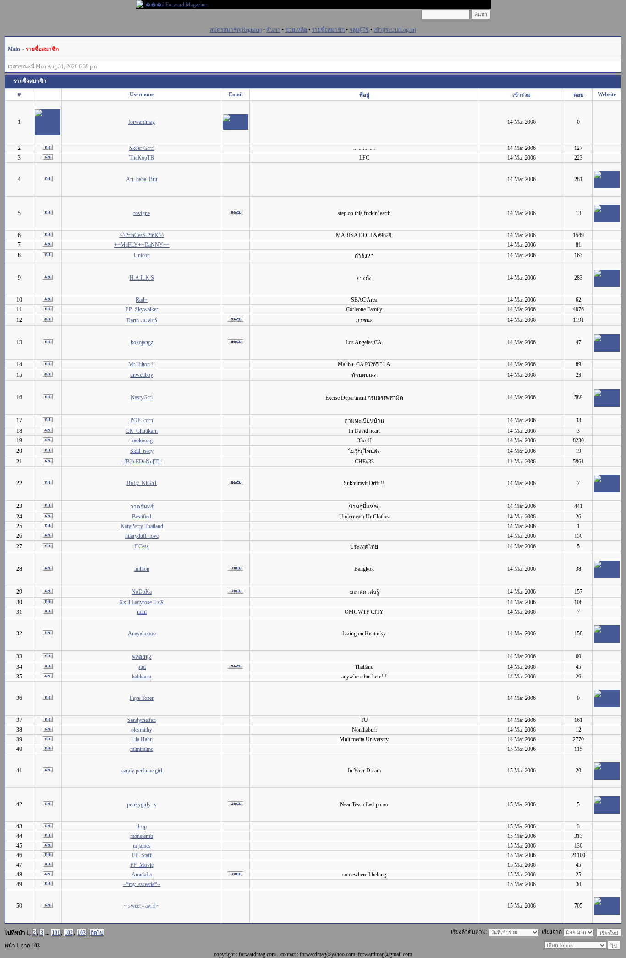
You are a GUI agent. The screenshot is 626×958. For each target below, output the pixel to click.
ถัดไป (97, 933)
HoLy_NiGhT (141, 483)
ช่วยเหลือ (296, 30)
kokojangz (142, 342)
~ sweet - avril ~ (141, 906)
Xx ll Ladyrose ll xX (141, 602)
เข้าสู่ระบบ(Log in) (394, 30)
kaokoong (142, 440)
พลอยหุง (142, 657)
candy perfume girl (141, 770)
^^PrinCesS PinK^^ (142, 235)
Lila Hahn (142, 739)
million (141, 569)
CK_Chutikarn (142, 431)
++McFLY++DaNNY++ (142, 245)
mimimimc (141, 749)
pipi (141, 667)
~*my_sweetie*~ (141, 884)
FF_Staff (142, 855)
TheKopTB (141, 157)
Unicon (142, 255)
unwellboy (141, 375)
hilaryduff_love (142, 536)
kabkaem (141, 676)
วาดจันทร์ (142, 506)
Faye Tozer (142, 698)
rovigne (141, 213)
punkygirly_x (141, 804)
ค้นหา (273, 30)
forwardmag (141, 122)
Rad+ (142, 300)
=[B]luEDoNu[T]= (142, 461)
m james (142, 845)
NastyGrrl (142, 397)
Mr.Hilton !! (141, 364)
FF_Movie (142, 865)
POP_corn (141, 420)
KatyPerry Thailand (142, 526)
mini (142, 612)
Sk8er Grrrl (141, 148)
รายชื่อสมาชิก (328, 30)
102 (69, 933)
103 (81, 933)
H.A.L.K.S (142, 278)
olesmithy (141, 730)
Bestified (141, 516)
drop (142, 826)
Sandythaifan (141, 720)
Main (14, 49)
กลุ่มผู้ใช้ (359, 30)
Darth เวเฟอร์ (141, 320)
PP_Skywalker (142, 309)
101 (56, 933)
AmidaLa (142, 874)
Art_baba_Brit (141, 179)
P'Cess (141, 546)
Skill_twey (142, 451)
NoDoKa (142, 592)
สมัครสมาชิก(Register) (236, 30)
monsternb (141, 836)
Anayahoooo (142, 633)
